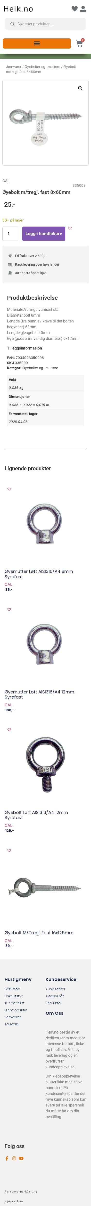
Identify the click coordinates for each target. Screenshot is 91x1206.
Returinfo (53, 1003)
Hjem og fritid (16, 1010)
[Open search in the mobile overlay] (45, 24)
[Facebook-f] (7, 1158)
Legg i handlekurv (43, 233)
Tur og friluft (15, 1003)
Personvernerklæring (21, 1191)
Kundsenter (55, 989)
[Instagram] (14, 1158)
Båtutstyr (12, 989)
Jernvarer (13, 66)
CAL (5, 180)
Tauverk (11, 1024)
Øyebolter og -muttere (42, 66)
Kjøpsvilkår (55, 996)
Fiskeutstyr (14, 996)
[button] (36, 43)
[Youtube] (21, 1158)
